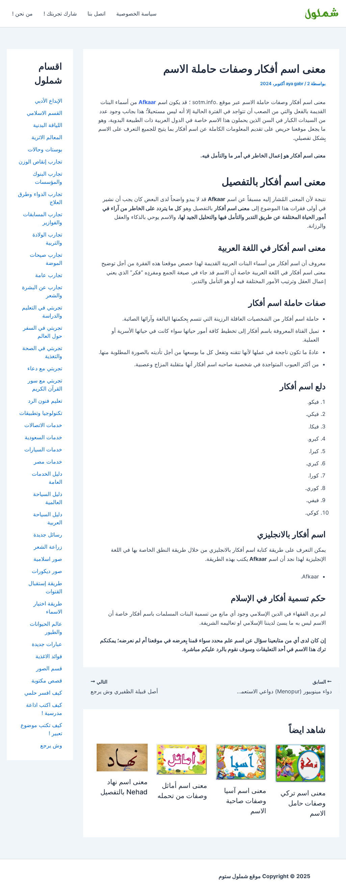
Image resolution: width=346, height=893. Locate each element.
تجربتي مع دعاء (44, 368)
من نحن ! (22, 13)
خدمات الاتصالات (43, 425)
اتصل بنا (96, 13)
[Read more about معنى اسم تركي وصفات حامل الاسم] (300, 762)
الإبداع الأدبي (48, 100)
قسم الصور (49, 668)
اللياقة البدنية (47, 125)
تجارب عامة (48, 275)
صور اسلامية (47, 558)
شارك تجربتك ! (60, 13)
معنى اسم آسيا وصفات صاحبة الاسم (245, 801)
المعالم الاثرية (46, 137)
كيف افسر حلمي (43, 692)
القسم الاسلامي (44, 112)
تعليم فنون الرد (45, 400)
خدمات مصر (48, 461)
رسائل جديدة (47, 534)
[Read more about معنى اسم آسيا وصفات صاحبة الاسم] (241, 761)
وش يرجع (51, 745)
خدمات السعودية (43, 437)
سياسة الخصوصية (136, 13)
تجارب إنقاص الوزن (40, 161)
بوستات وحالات (45, 149)
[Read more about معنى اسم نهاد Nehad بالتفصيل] (122, 756)
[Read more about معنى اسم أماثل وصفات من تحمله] (181, 758)
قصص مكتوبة (46, 680)
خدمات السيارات (43, 449)
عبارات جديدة (47, 644)
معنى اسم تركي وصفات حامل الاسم (303, 803)
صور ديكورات (47, 571)
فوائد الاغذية (48, 656)
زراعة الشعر (48, 546)
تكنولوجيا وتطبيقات (40, 413)
